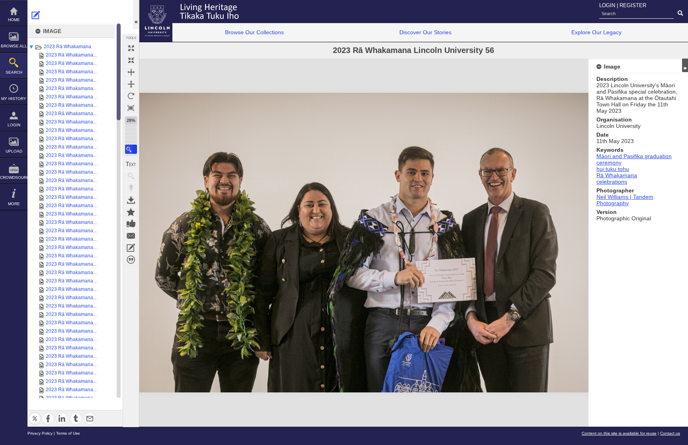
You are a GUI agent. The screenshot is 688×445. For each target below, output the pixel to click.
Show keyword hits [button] (131, 176)
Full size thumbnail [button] (131, 48)
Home (14, 20)
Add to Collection (131, 212)
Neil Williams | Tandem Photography (624, 200)
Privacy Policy (40, 433)
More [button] (14, 204)
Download (131, 200)
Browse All (14, 46)
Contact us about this (131, 236)
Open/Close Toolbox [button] (136, 14)
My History (13, 98)
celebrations (611, 181)
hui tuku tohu (612, 169)
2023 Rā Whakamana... (71, 55)
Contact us (670, 433)
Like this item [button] (131, 224)
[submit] (680, 13)
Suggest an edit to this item (35, 15)
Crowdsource (13, 177)
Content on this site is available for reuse (619, 433)
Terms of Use (68, 433)
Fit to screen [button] (131, 60)
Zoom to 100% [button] (131, 108)
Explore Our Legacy (596, 32)
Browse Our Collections (254, 32)
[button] (131, 149)
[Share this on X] (35, 414)
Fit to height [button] (131, 84)
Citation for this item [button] (131, 260)
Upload (14, 151)
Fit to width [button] (131, 72)
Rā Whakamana (616, 175)
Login (14, 125)
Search (14, 72)
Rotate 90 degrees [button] (131, 96)
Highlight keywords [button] (131, 188)
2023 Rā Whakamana (67, 46)
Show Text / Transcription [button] (131, 164)
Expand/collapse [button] (685, 65)
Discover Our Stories (425, 32)
